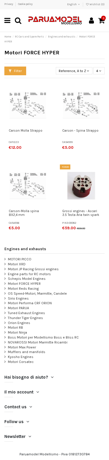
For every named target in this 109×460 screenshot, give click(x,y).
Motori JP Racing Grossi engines (33, 269)
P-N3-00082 (69, 222)
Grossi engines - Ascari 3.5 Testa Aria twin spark (80, 213)
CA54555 (67, 142)
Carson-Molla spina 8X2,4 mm (24, 213)
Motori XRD (17, 264)
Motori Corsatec (21, 362)
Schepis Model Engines (27, 279)
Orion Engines (19, 323)
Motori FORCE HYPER (24, 284)
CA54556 (14, 222)
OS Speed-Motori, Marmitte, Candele (37, 293)
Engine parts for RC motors (29, 274)
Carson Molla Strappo (25, 131)
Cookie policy (25, 4)
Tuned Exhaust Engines (26, 313)
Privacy (9, 4)
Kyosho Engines (20, 357)
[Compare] (45, 101)
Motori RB (15, 327)
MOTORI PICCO (19, 259)
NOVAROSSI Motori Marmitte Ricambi (37, 342)
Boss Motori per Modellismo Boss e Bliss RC (43, 337)
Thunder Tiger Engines (25, 318)
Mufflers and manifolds (26, 352)
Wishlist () (97, 4)
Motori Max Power (22, 347)
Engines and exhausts (25, 249)
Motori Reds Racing (23, 289)
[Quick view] (45, 111)
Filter (17, 71)
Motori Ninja (17, 332)
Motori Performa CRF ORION (30, 303)
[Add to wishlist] (45, 92)
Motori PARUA (18, 308)
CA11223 (14, 142)
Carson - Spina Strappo (80, 131)
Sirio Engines (18, 298)
